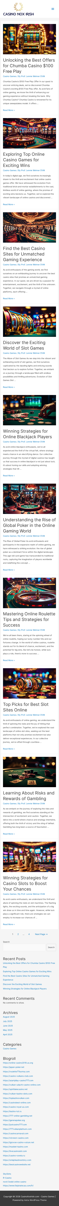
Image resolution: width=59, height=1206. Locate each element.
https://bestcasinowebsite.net (17, 1164)
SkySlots (7, 1174)
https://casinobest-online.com (17, 1102)
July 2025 (7, 1021)
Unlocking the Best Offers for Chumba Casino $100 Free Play (29, 65)
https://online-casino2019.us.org (18, 1063)
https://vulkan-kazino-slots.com (17, 1094)
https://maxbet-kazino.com (15, 1147)
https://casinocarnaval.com (15, 1133)
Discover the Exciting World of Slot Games (22, 984)
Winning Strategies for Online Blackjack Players (25, 989)
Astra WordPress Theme (35, 1200)
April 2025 (7, 1034)
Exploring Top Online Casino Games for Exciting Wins (24, 160)
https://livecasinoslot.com (15, 1151)
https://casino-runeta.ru (14, 1155)
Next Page (41, 934)
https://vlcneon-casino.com (15, 1138)
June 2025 (8, 1026)
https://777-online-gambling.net (17, 1116)
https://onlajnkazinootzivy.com (17, 1160)
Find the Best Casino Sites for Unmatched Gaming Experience (24, 254)
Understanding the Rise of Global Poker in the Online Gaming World (29, 525)
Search (6, 942)
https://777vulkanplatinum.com (17, 1129)
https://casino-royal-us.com (16, 1107)
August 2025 (9, 1017)
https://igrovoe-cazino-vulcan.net (18, 1142)
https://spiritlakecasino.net (15, 1089)
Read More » (9, 110)
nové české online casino (14, 1182)
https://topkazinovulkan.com (16, 1098)
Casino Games (9, 76)
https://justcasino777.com (15, 1124)
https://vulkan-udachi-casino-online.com (22, 1085)
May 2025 (7, 1030)
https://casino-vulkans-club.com (18, 1076)
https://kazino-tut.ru (12, 1111)
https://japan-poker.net (13, 1067)
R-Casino (7, 1178)
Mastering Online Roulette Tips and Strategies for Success (29, 619)
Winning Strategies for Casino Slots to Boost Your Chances (25, 883)
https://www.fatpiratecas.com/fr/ (18, 1185)
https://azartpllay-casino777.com (18, 1080)
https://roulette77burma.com (16, 1071)
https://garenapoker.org (14, 1120)
